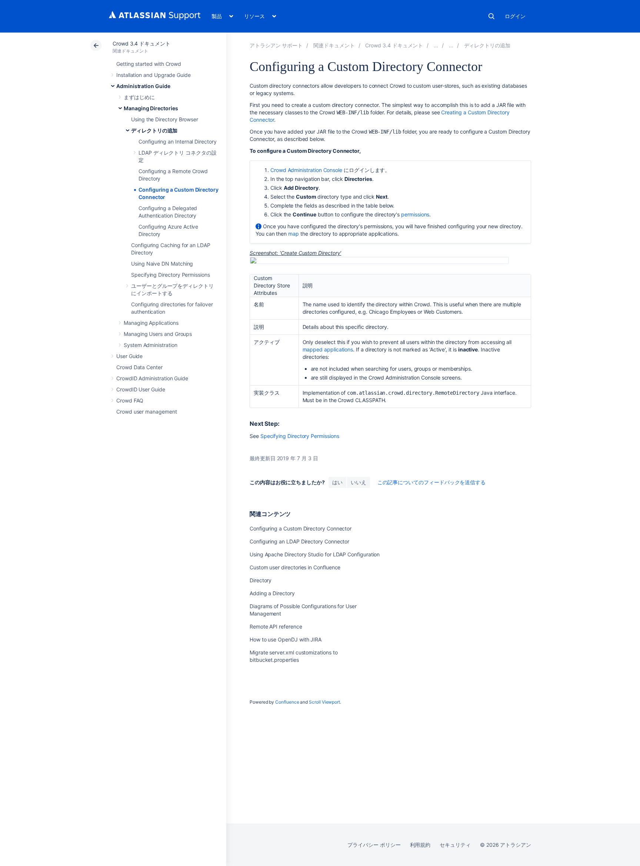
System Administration (150, 345)
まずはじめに (139, 97)
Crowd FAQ (129, 400)
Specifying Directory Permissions (170, 275)
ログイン (515, 16)
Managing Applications (151, 323)
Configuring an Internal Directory (178, 141)
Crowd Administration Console (306, 170)
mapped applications (328, 349)
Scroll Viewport (324, 702)
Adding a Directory (272, 593)
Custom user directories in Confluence (295, 567)
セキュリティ (455, 845)
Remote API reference (276, 626)
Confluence (287, 702)
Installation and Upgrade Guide (153, 75)
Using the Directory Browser (164, 119)
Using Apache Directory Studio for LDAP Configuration (315, 554)
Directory (260, 580)
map (293, 233)
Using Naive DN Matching (162, 263)
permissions (415, 214)
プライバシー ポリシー (373, 845)
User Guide (129, 356)
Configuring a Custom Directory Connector (300, 528)
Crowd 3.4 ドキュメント (141, 43)
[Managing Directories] (451, 45)
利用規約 (420, 845)
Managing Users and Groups (158, 334)
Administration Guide (143, 86)
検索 (491, 16)
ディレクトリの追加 (154, 130)
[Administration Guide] (436, 45)
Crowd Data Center (139, 367)
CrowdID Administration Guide (152, 378)
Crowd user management (146, 411)
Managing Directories (151, 108)
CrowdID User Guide (140, 389)
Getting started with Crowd (148, 64)
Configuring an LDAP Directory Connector (299, 541)
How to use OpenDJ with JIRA (285, 639)
